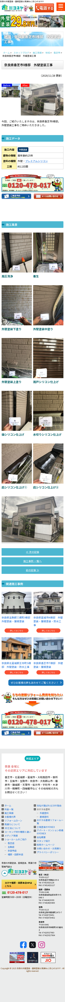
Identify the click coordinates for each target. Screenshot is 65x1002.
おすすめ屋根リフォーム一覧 (50, 821)
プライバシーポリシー (48, 852)
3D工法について (13, 828)
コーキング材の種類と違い (18, 831)
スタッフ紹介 (43, 840)
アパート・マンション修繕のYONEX (50, 832)
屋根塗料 (44, 816)
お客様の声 (10, 816)
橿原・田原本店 (15, 854)
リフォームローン (13, 820)
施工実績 (9, 813)
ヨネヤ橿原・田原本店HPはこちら (18, 884)
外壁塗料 (44, 813)
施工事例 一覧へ (32, 561)
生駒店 (11, 846)
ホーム (8, 805)
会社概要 (41, 837)
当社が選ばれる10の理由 (49, 805)
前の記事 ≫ (32, 570)
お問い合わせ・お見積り (49, 848)
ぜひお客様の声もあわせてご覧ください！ (35, 683)
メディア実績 (11, 835)
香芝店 (11, 843)
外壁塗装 (23, 149)
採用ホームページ (45, 844)
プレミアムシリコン (36, 161)
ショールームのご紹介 (16, 839)
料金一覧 (9, 809)
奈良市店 (12, 850)
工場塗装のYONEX (46, 827)
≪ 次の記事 (32, 552)
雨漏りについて (12, 824)
